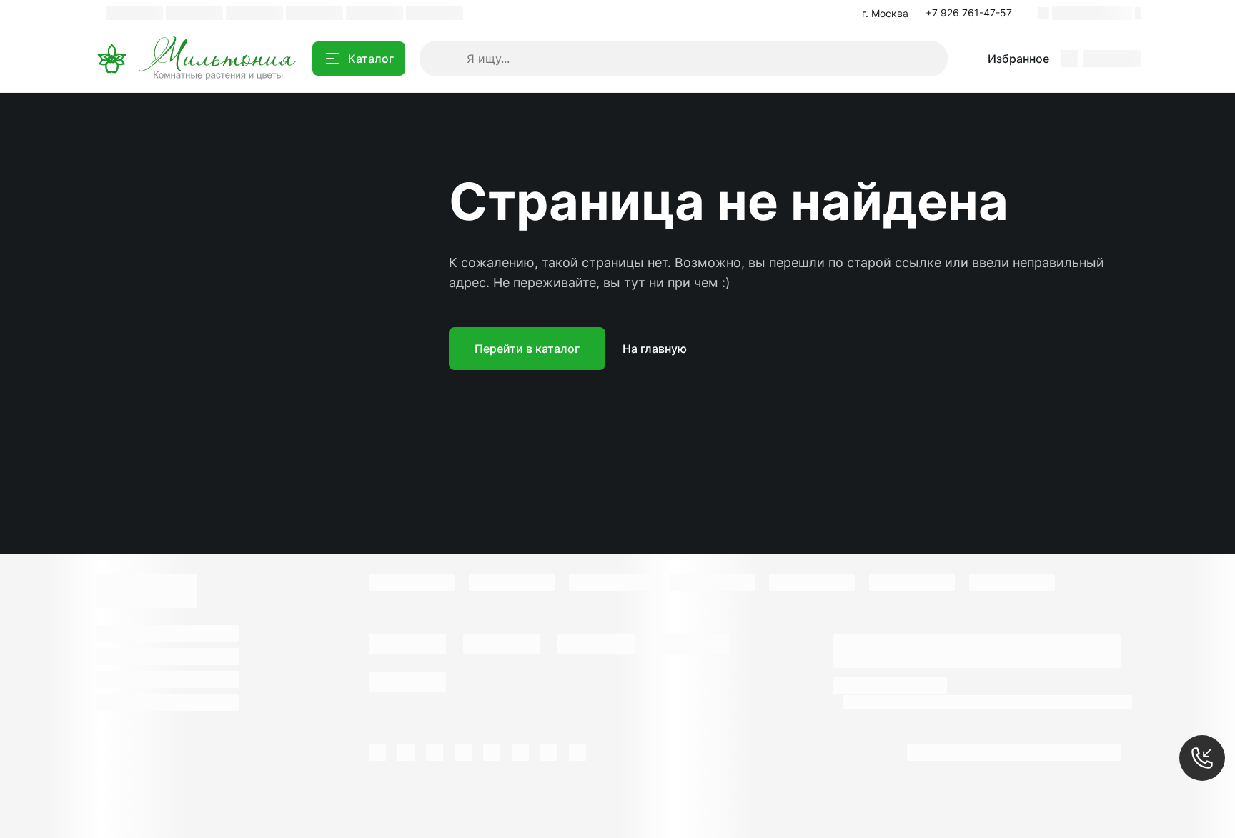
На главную (655, 348)
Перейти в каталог (527, 348)
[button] (973, 13)
